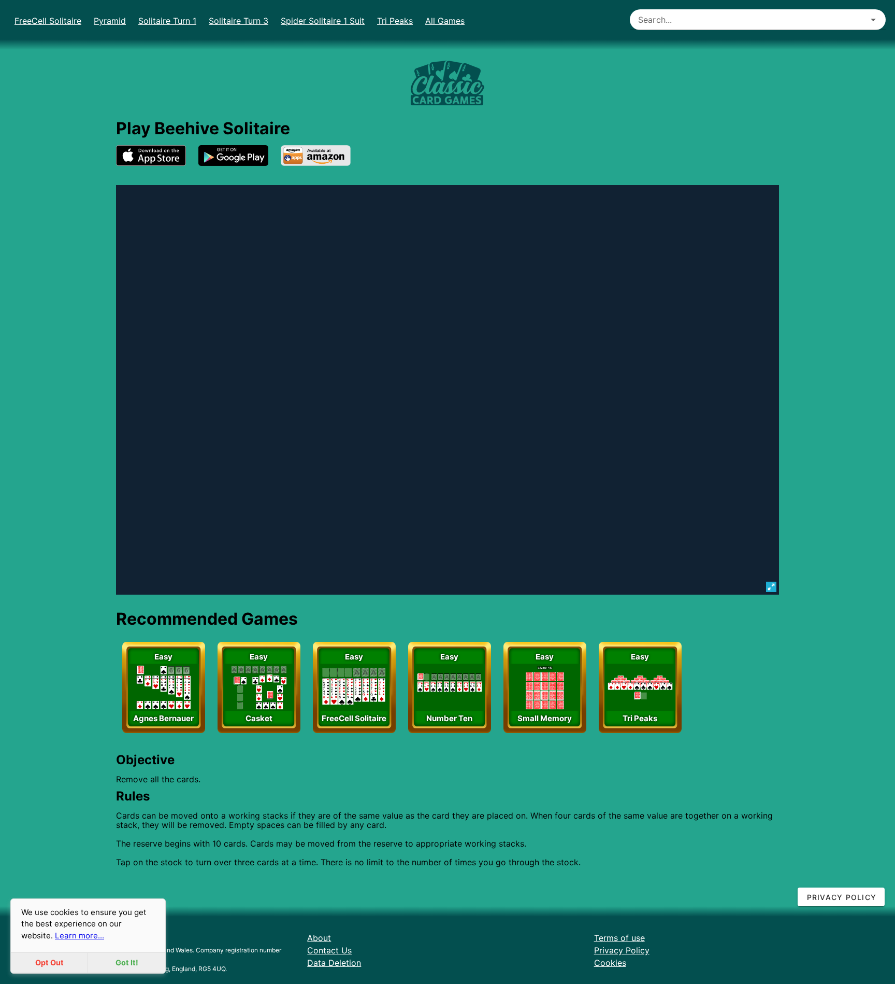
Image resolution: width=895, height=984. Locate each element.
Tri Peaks (395, 21)
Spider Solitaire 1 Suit (323, 21)
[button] (873, 19)
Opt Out (49, 962)
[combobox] (758, 19)
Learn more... (79, 935)
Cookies (610, 963)
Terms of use (619, 938)
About (319, 938)
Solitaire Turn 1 (167, 21)
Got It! (127, 962)
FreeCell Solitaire (48, 21)
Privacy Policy (621, 950)
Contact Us (329, 950)
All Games (445, 21)
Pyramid (110, 21)
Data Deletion (334, 963)
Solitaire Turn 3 (238, 21)
